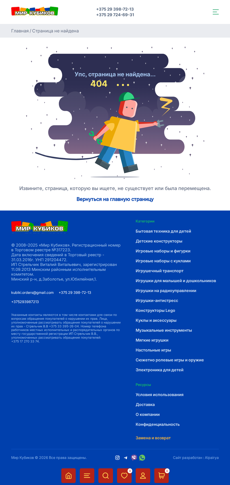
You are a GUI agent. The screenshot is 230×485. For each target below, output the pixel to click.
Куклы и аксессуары (156, 320)
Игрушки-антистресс (157, 300)
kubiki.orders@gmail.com (32, 292)
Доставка (145, 404)
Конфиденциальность (158, 424)
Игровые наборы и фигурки (163, 251)
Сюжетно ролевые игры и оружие (170, 360)
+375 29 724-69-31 (115, 14)
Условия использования (160, 394)
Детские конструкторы (159, 241)
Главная (20, 31)
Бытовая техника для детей (163, 231)
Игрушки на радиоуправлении (166, 290)
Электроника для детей (160, 369)
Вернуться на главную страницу (115, 199)
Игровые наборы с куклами (163, 260)
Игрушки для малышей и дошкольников (176, 280)
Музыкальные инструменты (164, 330)
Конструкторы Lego (155, 310)
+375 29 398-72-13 (115, 9)
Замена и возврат (153, 437)
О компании (148, 414)
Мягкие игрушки (152, 340)
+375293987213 (25, 301)
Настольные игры (153, 350)
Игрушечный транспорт (160, 270)
